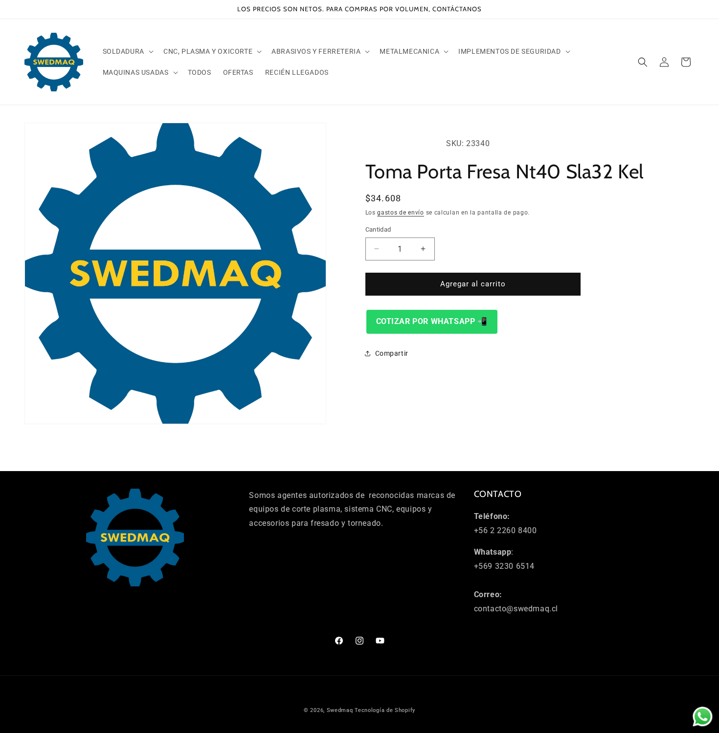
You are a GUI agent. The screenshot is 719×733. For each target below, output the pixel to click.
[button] (127, 51)
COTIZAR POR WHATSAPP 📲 (432, 320)
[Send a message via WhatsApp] (702, 716)
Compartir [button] (391, 353)
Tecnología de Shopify (385, 710)
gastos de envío (400, 212)
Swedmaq (340, 710)
